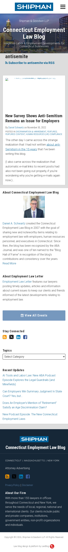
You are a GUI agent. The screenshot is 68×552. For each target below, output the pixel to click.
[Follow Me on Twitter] (11, 337)
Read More (9, 263)
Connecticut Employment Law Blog (34, 33)
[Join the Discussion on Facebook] (25, 337)
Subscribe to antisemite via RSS (31, 63)
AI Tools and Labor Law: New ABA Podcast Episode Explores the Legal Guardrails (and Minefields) (29, 380)
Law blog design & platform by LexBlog (32, 546)
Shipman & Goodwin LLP (34, 21)
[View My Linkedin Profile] (18, 337)
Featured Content (15, 134)
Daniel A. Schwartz (14, 223)
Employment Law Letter (17, 281)
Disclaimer (27, 485)
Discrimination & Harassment (31, 131)
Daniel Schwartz (16, 127)
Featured (52, 131)
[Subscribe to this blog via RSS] (5, 337)
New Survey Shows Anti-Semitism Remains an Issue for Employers (33, 118)
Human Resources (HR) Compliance (44, 134)
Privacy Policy (12, 485)
